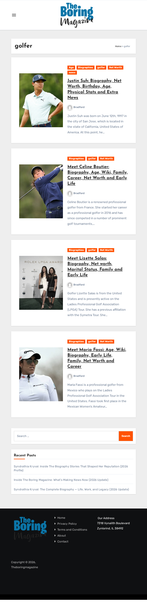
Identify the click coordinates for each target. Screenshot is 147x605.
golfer (101, 67)
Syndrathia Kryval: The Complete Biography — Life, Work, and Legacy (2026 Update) (71, 489)
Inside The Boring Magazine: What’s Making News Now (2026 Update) (61, 480)
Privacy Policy (67, 523)
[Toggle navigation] (14, 15)
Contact (62, 541)
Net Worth (115, 67)
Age (71, 67)
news (72, 72)
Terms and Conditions (72, 529)
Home (118, 46)
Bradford (79, 107)
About (61, 535)
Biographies (85, 67)
